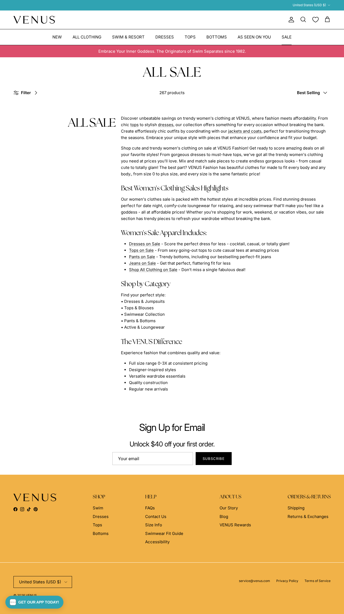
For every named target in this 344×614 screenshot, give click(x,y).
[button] (34, 602)
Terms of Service (317, 581)
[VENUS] (34, 20)
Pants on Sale (142, 256)
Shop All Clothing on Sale (153, 269)
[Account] (290, 19)
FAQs (150, 507)
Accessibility (157, 541)
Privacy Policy (287, 581)
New (57, 36)
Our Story (229, 507)
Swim (98, 507)
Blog (224, 516)
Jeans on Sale (142, 263)
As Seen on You (254, 36)
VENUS (31, 595)
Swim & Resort (128, 36)
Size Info (153, 524)
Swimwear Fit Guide (164, 533)
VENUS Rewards (235, 524)
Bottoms (216, 36)
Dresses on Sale (144, 243)
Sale (287, 36)
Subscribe (214, 458)
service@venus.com (254, 581)
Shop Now (229, 6)
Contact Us (155, 516)
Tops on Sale (141, 250)
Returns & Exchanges (308, 516)
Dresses (164, 36)
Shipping (296, 507)
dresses (165, 124)
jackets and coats (244, 131)
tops (134, 124)
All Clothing (87, 36)
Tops (190, 36)
